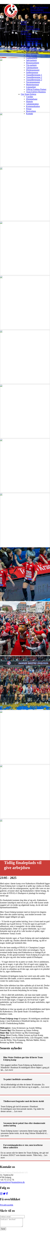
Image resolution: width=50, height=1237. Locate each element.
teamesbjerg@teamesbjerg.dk (12, 1182)
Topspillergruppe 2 (34, 77)
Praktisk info (26, 34)
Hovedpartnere (32, 53)
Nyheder (24, 31)
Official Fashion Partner (36, 89)
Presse (28, 109)
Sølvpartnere (31, 60)
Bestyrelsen (31, 111)
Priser (28, 36)
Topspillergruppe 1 (34, 75)
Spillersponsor (32, 72)
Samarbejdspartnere (29, 48)
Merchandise (26, 46)
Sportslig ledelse (33, 29)
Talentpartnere (32, 67)
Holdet (24, 24)
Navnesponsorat (33, 82)
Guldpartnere (31, 58)
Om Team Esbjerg (28, 94)
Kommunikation (33, 106)
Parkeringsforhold (33, 38)
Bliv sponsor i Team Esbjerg (38, 50)
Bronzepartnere (32, 63)
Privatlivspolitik (6, 1205)
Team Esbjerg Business (40, 12)
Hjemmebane (31, 99)
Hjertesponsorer (32, 70)
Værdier (29, 96)
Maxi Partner (31, 55)
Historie (29, 101)
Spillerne (30, 26)
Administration (32, 104)
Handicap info (32, 41)
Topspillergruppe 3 (34, 80)
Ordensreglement (33, 43)
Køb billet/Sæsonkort (39, 7)
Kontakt (29, 113)
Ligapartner (31, 87)
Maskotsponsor (32, 84)
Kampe (24, 21)
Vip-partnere (31, 65)
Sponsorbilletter (37, 10)
